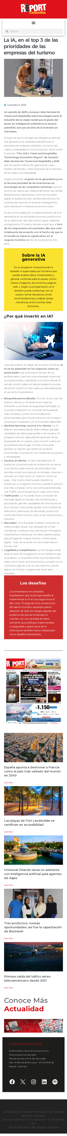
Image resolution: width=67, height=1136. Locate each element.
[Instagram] (33, 1081)
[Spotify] (55, 1081)
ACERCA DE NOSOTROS (25, 1044)
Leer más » (9, 782)
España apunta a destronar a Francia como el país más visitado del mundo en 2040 (32, 771)
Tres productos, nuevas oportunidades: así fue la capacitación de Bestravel (33, 927)
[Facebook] (12, 1081)
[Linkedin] (44, 1081)
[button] (33, 22)
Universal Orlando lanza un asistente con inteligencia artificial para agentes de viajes (33, 874)
